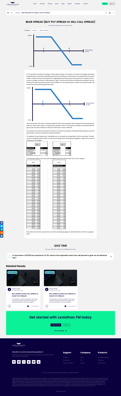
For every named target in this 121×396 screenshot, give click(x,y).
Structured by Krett (60, 391)
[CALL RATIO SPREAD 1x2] (113, 13)
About (57, 4)
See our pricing (59, 331)
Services (42, 4)
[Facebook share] (1, 222)
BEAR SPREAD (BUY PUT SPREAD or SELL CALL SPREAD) (36, 12)
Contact (85, 4)
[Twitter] (29, 362)
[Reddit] (38, 362)
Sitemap (82, 363)
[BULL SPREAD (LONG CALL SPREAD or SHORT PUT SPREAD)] (106, 13)
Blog (63, 4)
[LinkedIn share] (1, 229)
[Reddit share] (1, 232)
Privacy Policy (66, 360)
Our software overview (103, 357)
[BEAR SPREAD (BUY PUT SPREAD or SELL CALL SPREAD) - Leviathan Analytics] (12, 3)
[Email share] (1, 236)
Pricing (50, 4)
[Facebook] (14, 362)
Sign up (112, 4)
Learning (77, 4)
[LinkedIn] (19, 362)
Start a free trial (102, 363)
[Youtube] (33, 362)
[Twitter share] (1, 226)
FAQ (81, 360)
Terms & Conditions (68, 363)
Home (35, 4)
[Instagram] (24, 362)
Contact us (66, 357)
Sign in (105, 4)
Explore (70, 4)
